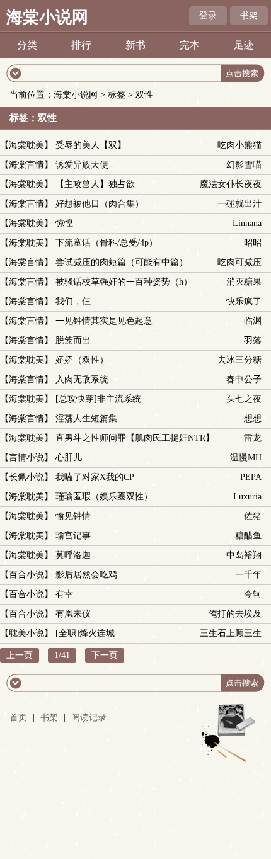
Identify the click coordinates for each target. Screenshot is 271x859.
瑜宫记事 (73, 535)
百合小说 (26, 574)
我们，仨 (73, 301)
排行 (81, 45)
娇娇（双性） (81, 360)
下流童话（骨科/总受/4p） (106, 242)
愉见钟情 (73, 516)
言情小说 (26, 457)
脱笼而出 (73, 340)
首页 (18, 717)
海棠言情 (26, 164)
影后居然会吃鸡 (86, 574)
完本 (190, 45)
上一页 (19, 655)
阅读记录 (89, 717)
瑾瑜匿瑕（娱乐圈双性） (104, 496)
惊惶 (64, 223)
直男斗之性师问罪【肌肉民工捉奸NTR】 (134, 438)
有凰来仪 (73, 613)
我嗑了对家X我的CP (94, 477)
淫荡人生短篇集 (86, 418)
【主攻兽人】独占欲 (95, 184)
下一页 (104, 655)
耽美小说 (26, 633)
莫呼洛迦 (73, 555)
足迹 (244, 45)
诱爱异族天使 (81, 164)
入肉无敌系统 (81, 379)
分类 (27, 45)
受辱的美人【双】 (90, 145)
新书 (135, 45)
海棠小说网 (47, 17)
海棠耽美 (26, 145)
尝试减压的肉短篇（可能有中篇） (121, 262)
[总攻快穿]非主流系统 (98, 399)
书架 (249, 15)
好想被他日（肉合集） (99, 203)
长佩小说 (26, 477)
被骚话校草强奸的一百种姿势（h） (123, 282)
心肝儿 (68, 457)
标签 (116, 95)
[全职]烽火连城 (85, 633)
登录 (208, 15)
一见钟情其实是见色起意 (104, 321)
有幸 (64, 594)
